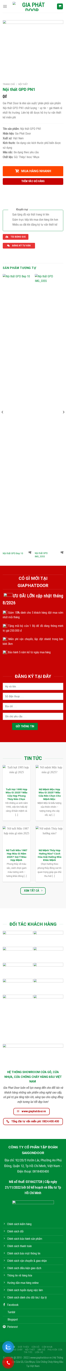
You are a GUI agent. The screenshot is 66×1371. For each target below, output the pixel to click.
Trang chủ (9, 84)
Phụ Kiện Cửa (55, 1349)
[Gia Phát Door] (32, 6)
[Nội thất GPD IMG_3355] (49, 411)
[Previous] (2, 420)
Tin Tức (28, 1352)
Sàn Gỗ (41, 1349)
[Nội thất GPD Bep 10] (17, 411)
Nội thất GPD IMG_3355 (41, 555)
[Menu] (5, 6)
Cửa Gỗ (35, 1347)
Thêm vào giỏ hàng (33, 181)
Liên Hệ (39, 1352)
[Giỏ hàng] (60, 6)
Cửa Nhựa (47, 1347)
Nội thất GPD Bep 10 (13, 553)
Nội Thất (23, 84)
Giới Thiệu (23, 1347)
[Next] (63, 420)
